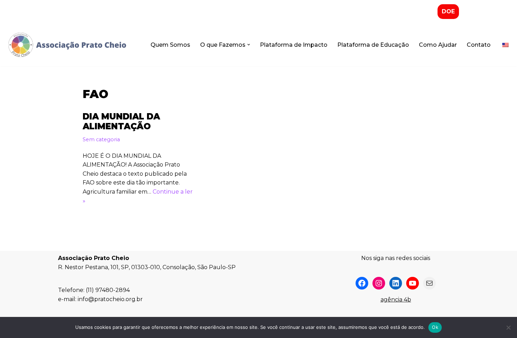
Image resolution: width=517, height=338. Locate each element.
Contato (479, 44)
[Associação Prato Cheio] (66, 45)
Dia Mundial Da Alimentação (121, 121)
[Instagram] (378, 283)
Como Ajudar (438, 44)
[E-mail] (429, 283)
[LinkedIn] (395, 283)
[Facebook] (362, 283)
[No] (508, 327)
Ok (435, 327)
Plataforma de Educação (373, 44)
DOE (448, 11)
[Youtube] (412, 283)
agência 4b (396, 299)
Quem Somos (170, 44)
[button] (248, 44)
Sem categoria (101, 139)
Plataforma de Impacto (293, 44)
